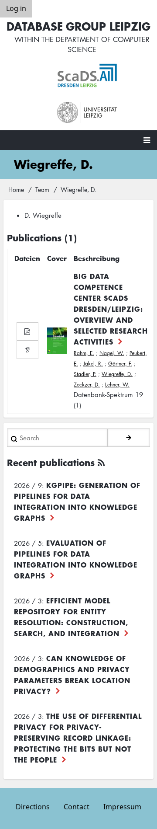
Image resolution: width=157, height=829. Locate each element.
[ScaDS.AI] (87, 75)
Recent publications (51, 462)
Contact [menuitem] (76, 807)
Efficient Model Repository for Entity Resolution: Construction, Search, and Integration (71, 616)
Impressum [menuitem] (122, 807)
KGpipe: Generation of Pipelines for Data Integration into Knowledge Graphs (77, 501)
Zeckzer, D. (87, 384)
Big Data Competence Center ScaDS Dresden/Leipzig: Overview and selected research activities (111, 309)
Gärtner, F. (120, 363)
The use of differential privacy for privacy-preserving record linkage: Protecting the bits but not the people (78, 738)
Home (16, 189)
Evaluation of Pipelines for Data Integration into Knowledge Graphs (75, 559)
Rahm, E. (84, 353)
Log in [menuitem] (16, 8)
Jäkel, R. (93, 363)
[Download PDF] (27, 331)
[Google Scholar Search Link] (27, 350)
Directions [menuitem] (33, 807)
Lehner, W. (117, 384)
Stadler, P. (85, 374)
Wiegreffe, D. (117, 374)
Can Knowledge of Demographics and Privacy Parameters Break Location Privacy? (72, 674)
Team (42, 189)
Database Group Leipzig (78, 26)
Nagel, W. (111, 353)
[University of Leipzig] (87, 112)
